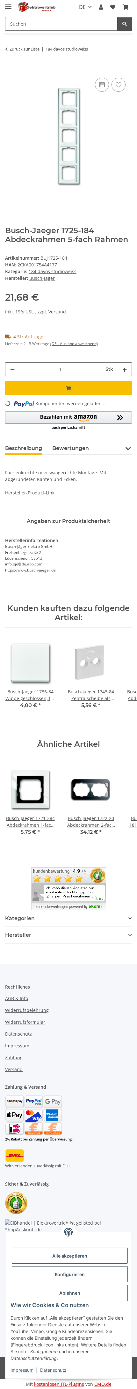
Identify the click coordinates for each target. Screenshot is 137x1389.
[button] (101, 7)
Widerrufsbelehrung (27, 1010)
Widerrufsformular (25, 1022)
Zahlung (14, 1057)
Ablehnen (69, 1293)
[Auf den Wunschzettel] (119, 85)
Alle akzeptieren (69, 1256)
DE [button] (82, 7)
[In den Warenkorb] (10, 69)
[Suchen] (124, 24)
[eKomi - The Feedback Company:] (16, 1202)
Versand (57, 312)
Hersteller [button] (18, 935)
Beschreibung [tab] (23, 448)
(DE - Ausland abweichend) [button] (74, 343)
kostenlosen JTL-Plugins (59, 1384)
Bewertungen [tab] (70, 448)
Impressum (22, 1370)
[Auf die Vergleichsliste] (102, 85)
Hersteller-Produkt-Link (29, 493)
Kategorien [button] (20, 918)
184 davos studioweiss (52, 271)
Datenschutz (53, 1370)
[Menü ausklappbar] (8, 4)
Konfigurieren (70, 1274)
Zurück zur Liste (25, 49)
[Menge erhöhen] (125, 369)
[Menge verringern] (12, 369)
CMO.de (103, 1384)
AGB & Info (16, 998)
